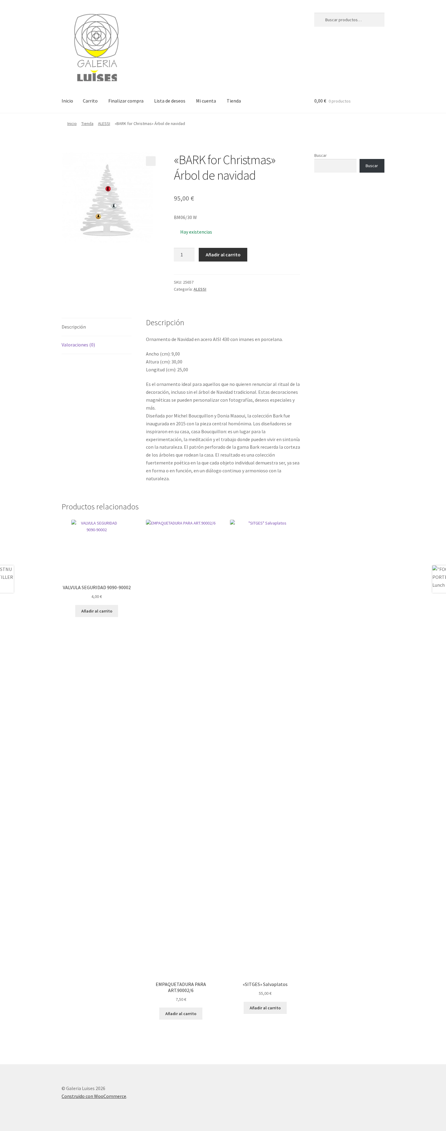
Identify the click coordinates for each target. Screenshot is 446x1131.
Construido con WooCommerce (94, 1096)
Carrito (90, 101)
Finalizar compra (126, 101)
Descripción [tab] (74, 327)
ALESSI (104, 123)
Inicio (67, 101)
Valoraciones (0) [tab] (78, 345)
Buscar (320, 155)
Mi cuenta (206, 101)
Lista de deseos (169, 101)
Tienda (234, 101)
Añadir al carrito (223, 255)
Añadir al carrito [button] (96, 611)
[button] (151, 161)
